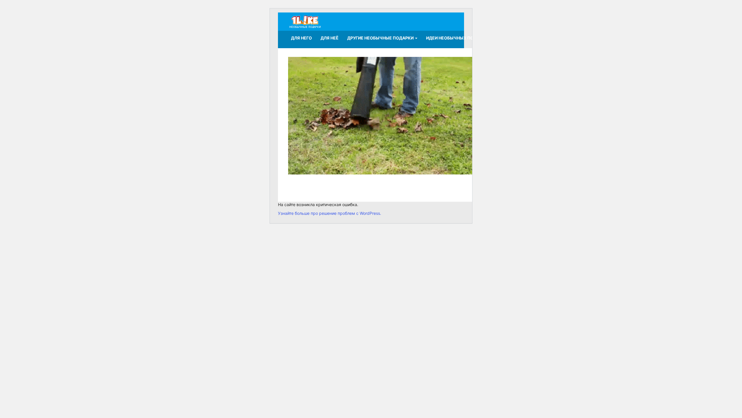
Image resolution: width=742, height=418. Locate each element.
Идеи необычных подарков (458, 37)
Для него (301, 37)
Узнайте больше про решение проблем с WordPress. (329, 213)
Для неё (330, 37)
